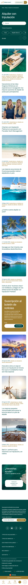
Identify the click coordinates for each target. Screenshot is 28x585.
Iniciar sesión (8, 571)
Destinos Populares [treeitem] (9, 542)
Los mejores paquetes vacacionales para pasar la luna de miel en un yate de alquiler (11, 411)
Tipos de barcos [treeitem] (7, 538)
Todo (5, 32)
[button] (20, 37)
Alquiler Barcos (16, 32)
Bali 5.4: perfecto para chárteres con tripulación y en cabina (12, 451)
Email (5, 322)
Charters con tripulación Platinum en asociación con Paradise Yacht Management (12, 129)
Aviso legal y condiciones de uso (10, 565)
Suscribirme (19, 325)
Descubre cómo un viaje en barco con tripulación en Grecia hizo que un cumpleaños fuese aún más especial (13, 369)
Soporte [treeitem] (5, 554)
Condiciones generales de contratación (12, 560)
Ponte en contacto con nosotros (14, 483)
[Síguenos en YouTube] (11, 528)
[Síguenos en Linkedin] (20, 528)
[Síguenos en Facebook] (16, 528)
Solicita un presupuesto (15, 577)
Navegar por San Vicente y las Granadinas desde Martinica (12, 248)
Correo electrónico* (7, 517)
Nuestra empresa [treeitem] (8, 546)
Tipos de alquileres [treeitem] (8, 534)
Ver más (4, 38)
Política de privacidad (7, 568)
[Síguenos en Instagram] (7, 528)
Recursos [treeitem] (5, 550)
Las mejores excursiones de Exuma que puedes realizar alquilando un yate (11, 171)
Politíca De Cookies (7, 563)
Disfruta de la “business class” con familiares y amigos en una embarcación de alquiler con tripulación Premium (12, 288)
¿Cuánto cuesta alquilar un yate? (11, 211)
